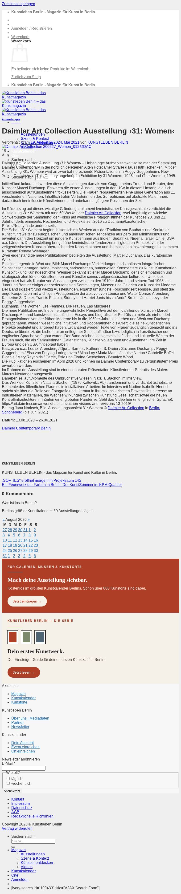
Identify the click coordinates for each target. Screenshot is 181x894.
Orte (14, 156)
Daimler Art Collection (103, 213)
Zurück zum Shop (26, 77)
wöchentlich (20, 783)
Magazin (18, 694)
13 (20, 540)
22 (31, 545)
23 (36, 545)
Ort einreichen (23, 751)
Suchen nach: (22, 160)
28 (10, 530)
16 (36, 540)
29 (15, 530)
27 (5, 530)
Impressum (20, 803)
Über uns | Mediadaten (30, 718)
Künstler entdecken (37, 863)
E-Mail (8, 763)
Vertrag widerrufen (17, 828)
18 (10, 545)
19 (15, 545)
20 (20, 545)
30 (20, 530)
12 (15, 540)
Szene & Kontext (35, 139)
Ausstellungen (11, 119)
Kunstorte (19, 702)
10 (5, 540)
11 (10, 540)
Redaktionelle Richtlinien (32, 816)
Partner (17, 722)
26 (15, 551)
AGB (15, 812)
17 (5, 545)
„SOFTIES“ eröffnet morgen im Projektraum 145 (41, 480)
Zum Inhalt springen (18, 4)
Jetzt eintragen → (27, 601)
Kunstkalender (23, 151)
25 (10, 551)
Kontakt (17, 799)
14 (25, 540)
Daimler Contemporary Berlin (26, 428)
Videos (27, 867)
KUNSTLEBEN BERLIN (107, 142)
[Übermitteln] (13, 847)
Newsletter (20, 727)
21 (25, 545)
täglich (16, 779)
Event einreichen (25, 747)
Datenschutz (21, 808)
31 (25, 530)
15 (31, 540)
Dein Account (22, 743)
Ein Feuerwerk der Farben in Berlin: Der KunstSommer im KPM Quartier (62, 485)
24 (5, 551)
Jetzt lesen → (24, 672)
